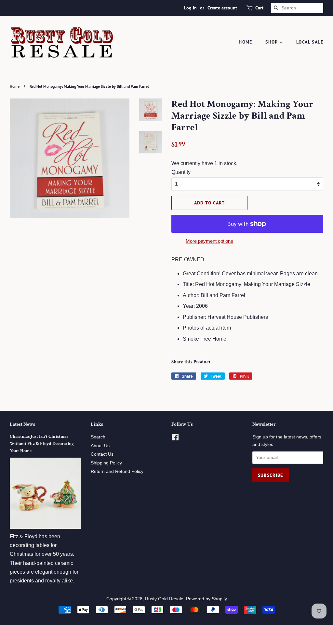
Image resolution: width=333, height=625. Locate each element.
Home (245, 42)
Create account (222, 8)
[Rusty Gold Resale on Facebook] (175, 438)
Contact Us (102, 454)
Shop (272, 42)
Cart (259, 8)
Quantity (181, 172)
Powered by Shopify (206, 598)
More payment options (209, 241)
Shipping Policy (106, 463)
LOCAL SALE (309, 42)
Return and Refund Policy (117, 471)
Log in (190, 8)
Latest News (22, 424)
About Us (100, 445)
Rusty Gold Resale (164, 598)
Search (98, 437)
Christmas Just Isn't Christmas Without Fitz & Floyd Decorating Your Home (42, 444)
